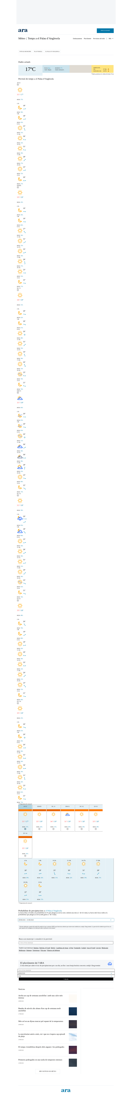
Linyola (98, 948)
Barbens (36, 948)
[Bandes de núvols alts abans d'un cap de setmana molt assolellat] (73, 1011)
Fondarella (77, 948)
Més (110, 38)
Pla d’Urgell (38, 51)
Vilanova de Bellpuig (53, 950)
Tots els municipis (25, 51)
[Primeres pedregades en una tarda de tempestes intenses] (73, 1063)
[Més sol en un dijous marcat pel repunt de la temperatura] (73, 1024)
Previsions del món (99, 38)
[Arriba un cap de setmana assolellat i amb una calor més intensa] (73, 998)
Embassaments (77, 38)
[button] (18, 85)
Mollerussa (22, 950)
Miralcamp (105, 948)
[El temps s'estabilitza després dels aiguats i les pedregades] (73, 1050)
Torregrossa (36, 950)
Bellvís (53, 948)
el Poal (71, 948)
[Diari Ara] (23, 30)
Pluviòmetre (87, 38)
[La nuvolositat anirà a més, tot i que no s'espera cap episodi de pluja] (73, 1037)
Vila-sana (43, 950)
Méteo (21, 38)
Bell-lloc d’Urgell (44, 948)
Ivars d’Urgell (91, 948)
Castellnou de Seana (62, 948)
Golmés (83, 948)
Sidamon (29, 950)
